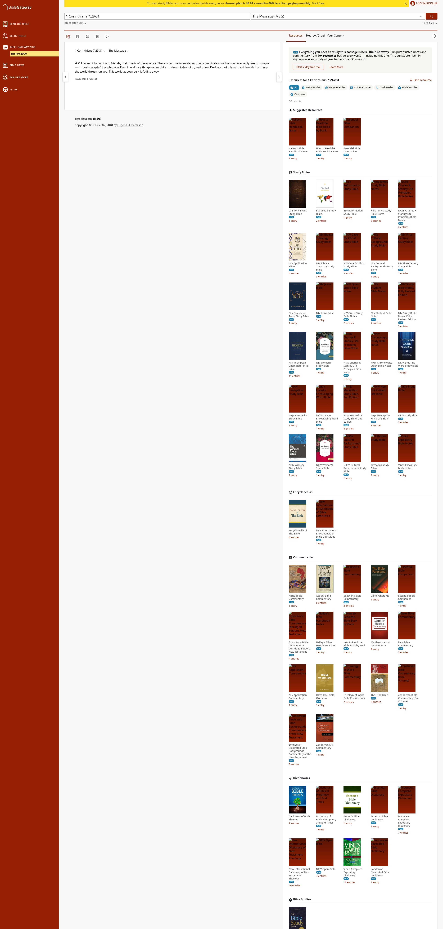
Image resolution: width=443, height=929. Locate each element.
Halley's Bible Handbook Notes (298, 150)
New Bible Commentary (405, 644)
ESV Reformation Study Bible (353, 212)
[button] (423, 3)
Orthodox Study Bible (380, 466)
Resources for (314, 80)
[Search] (431, 16)
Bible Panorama (380, 595)
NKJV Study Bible (408, 415)
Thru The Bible (379, 695)
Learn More (336, 67)
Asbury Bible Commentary (323, 597)
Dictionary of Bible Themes (299, 818)
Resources (296, 35)
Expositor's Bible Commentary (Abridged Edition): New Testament (300, 647)
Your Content (335, 35)
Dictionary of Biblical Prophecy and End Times (326, 819)
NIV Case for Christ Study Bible (354, 265)
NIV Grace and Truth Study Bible (299, 315)
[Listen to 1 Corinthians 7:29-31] (107, 36)
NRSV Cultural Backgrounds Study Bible (354, 468)
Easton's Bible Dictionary (351, 818)
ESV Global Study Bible (326, 212)
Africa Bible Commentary (296, 597)
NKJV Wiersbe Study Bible (297, 466)
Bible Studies (302, 899)
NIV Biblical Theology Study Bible (325, 266)
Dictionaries (301, 778)
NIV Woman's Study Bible (324, 364)
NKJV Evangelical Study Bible (298, 417)
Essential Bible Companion (351, 150)
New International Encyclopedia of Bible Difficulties (326, 533)
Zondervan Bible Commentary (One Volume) (408, 698)
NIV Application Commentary (298, 696)
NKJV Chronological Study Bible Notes (382, 364)
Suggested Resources (307, 110)
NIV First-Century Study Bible (408, 265)
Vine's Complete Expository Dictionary (352, 872)
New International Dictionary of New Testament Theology (299, 874)
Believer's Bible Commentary (352, 597)
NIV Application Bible (298, 265)
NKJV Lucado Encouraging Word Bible (327, 418)
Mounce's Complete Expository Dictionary (404, 821)
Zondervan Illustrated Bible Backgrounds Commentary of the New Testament (300, 751)
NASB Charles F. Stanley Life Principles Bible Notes (407, 215)
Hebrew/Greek (316, 35)
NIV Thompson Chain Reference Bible (298, 365)
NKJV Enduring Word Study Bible (408, 364)
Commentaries (303, 557)
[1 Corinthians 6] (65, 77)
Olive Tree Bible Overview (325, 696)
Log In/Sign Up (426, 3)
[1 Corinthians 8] (279, 77)
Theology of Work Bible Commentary (354, 696)
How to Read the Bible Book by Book (327, 150)
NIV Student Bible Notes (381, 315)
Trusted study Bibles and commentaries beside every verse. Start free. (236, 3)
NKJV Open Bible (325, 869)
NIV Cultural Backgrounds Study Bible (382, 266)
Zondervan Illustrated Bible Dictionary (380, 872)
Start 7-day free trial (308, 67)
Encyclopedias (303, 492)
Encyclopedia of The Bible (298, 532)
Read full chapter (86, 79)
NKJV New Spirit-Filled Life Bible (380, 417)
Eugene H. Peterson (130, 125)
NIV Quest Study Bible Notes (353, 315)
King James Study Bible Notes (381, 212)
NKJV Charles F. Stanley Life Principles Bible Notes (352, 367)
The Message (83, 119)
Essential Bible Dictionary (379, 818)
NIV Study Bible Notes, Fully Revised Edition (407, 316)
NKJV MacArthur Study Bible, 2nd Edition (353, 418)
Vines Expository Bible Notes (407, 466)
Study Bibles (301, 172)
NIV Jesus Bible (325, 313)
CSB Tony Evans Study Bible (298, 212)
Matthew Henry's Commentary (381, 644)
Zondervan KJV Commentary (324, 746)
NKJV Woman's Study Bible (324, 466)
